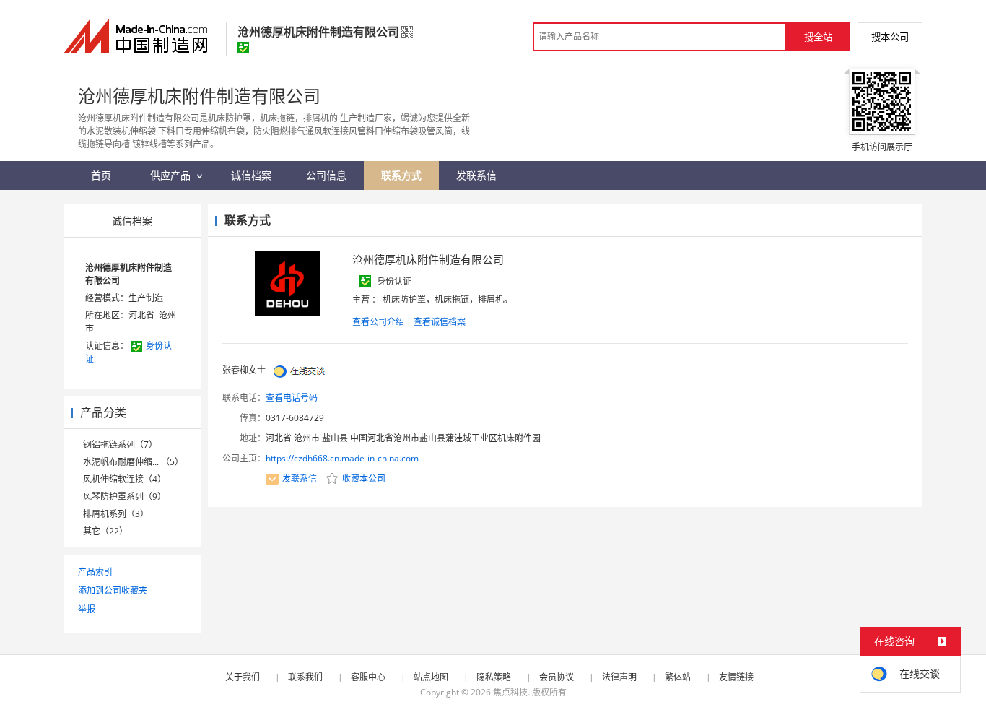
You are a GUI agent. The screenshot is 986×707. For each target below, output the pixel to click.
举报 (86, 609)
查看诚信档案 (440, 322)
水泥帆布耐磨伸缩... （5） (133, 462)
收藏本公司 (362, 478)
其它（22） (105, 531)
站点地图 (431, 677)
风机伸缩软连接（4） (124, 479)
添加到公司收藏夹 (112, 590)
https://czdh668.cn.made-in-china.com (342, 458)
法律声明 (619, 677)
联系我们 (305, 677)
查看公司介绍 (378, 322)
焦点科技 (510, 692)
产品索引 (95, 571)
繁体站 (678, 677)
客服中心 (368, 677)
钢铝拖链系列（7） (120, 444)
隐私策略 (493, 677)
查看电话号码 (292, 397)
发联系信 (299, 478)
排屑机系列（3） (116, 514)
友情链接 (736, 677)
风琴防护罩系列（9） (124, 496)
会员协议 (556, 677)
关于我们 (242, 677)
